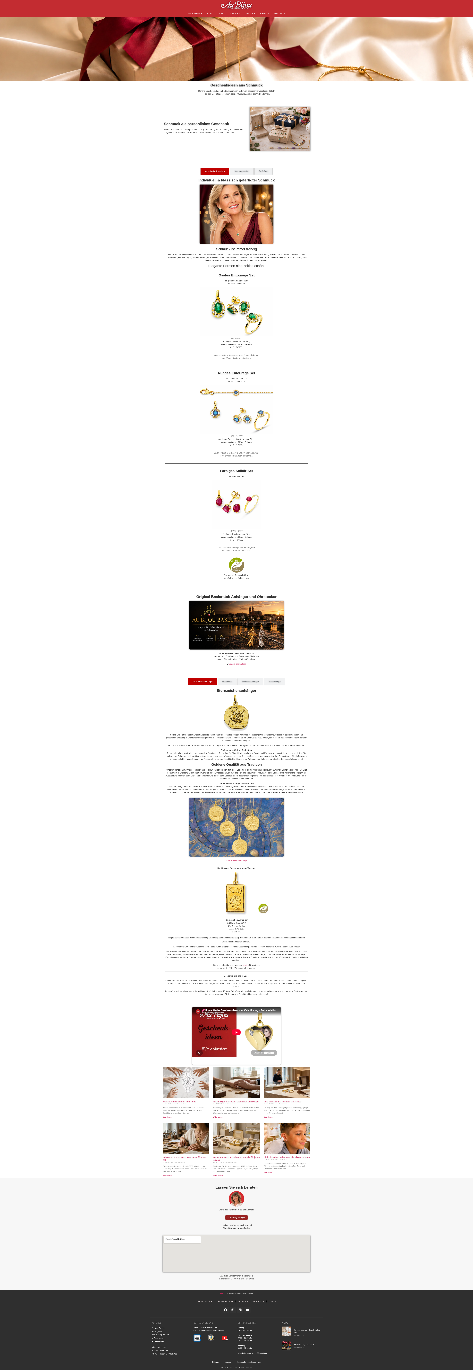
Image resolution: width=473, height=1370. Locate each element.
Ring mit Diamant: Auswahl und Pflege (282, 1101)
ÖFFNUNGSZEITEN (247, 1323)
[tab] (215, 171)
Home (222, 1294)
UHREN (263, 14)
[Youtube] (247, 1310)
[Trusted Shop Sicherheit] (211, 1342)
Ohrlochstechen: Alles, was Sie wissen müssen (287, 1157)
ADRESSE (156, 1323)
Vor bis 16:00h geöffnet (253, 1353)
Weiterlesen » (167, 1117)
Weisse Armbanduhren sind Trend (179, 1101)
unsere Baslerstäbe (237, 664)
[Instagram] (233, 1310)
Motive (246, 965)
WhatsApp (172, 1354)
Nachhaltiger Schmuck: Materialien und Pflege (236, 1101)
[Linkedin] (240, 1310)
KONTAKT (221, 14)
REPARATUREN (225, 1301)
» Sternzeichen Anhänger (236, 860)
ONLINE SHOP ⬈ (195, 14)
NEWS (285, 1323)
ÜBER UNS (278, 14)
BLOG (209, 14)
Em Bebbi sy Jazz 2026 (304, 1345)
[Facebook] (226, 1310)
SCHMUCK (233, 14)
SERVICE (249, 14)
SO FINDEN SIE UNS (203, 1323)
